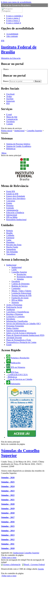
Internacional (11, 215)
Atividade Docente (14, 338)
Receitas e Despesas (14, 314)
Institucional (19, 131)
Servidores (10, 319)
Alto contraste (12, 36)
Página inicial (6, 131)
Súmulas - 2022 (8, 495)
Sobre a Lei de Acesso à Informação (21, 333)
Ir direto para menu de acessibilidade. (16, 2)
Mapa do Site (11, 117)
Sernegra (15, 302)
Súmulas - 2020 (8, 504)
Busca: (6, 81)
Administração (12, 210)
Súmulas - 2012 (8, 539)
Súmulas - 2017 (8, 517)
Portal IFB (10, 191)
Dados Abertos (12, 328)
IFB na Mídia (11, 217)
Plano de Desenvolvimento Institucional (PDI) (25, 335)
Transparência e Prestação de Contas (21, 342)
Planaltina (10, 242)
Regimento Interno (24, 277)
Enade (8, 345)
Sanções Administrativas (16, 330)
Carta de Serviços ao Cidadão (19, 379)
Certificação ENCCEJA (17, 374)
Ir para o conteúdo (14, 16)
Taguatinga (10, 254)
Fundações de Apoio (19, 298)
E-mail (9, 114)
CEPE (14, 270)
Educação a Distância (15, 212)
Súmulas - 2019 (8, 508)
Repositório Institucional (16, 219)
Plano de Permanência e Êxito (18, 340)
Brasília (9, 233)
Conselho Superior (34, 131)
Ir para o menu (13, 18)
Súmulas (20, 279)
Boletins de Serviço (19, 286)
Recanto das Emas (13, 245)
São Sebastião (12, 252)
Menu (3, 153)
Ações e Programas (14, 305)
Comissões (15, 288)
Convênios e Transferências (17, 312)
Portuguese (6, 11)
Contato (9, 124)
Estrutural (10, 238)
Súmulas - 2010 (8, 548)
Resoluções (21, 274)
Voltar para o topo (8, 557)
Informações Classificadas (17, 321)
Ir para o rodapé (13, 23)
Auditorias (10, 309)
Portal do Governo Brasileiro (16, 5)
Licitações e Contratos (15, 316)
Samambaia (11, 249)
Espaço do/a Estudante (15, 196)
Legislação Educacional (21, 293)
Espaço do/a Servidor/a (15, 198)
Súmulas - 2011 (7, 544)
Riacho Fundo (12, 247)
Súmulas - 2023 (8, 491)
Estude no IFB (12, 194)
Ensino (9, 203)
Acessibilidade (12, 34)
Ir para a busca (13, 20)
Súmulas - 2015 (8, 526)
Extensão (10, 208)
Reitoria (9, 231)
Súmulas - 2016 (8, 522)
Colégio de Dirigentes (20, 284)
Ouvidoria (10, 121)
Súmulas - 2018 (8, 513)
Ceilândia (10, 235)
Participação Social (14, 307)
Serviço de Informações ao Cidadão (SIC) (23, 323)
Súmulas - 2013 (8, 535)
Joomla (41, 569)
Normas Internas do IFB (21, 295)
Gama (8, 240)
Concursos (10, 201)
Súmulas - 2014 (8, 531)
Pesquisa (9, 205)
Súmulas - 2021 (8, 500)
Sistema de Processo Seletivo (18, 144)
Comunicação (12, 119)
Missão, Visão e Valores (21, 291)
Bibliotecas (10, 148)
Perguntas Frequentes (15, 326)
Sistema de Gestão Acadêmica (18, 146)
